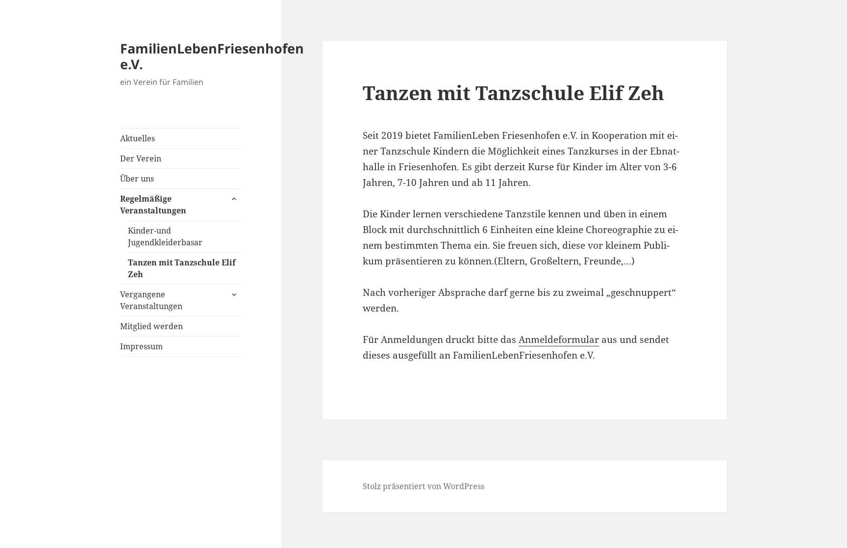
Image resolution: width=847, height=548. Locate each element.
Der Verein (140, 158)
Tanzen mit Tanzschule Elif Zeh (182, 268)
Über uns (137, 178)
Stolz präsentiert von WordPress (423, 486)
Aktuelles (137, 138)
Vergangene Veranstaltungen (151, 300)
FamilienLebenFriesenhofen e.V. (212, 56)
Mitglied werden (151, 326)
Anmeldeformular (559, 339)
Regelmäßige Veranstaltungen (153, 204)
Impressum (141, 346)
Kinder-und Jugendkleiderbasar (165, 236)
